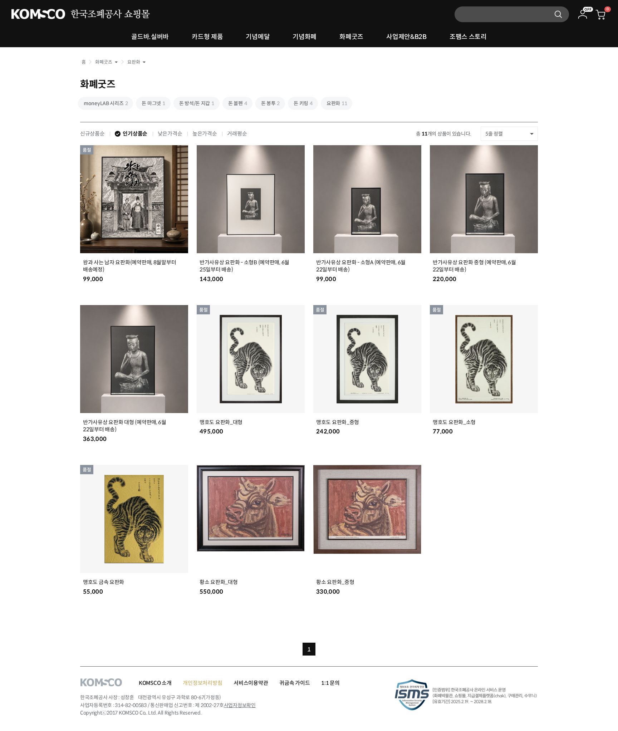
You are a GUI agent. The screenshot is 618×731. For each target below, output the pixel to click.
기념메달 (258, 37)
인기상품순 (135, 133)
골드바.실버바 (150, 37)
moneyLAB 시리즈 (106, 103)
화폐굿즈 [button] (103, 62)
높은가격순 (204, 133)
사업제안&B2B (406, 37)
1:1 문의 (330, 683)
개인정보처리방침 (202, 683)
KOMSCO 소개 (155, 683)
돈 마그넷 (153, 103)
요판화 (337, 103)
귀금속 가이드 (294, 683)
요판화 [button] (133, 62)
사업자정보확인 (240, 705)
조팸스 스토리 (468, 37)
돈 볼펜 (237, 103)
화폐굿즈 (351, 37)
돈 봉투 (270, 103)
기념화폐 (305, 37)
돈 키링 (303, 103)
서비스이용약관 (251, 683)
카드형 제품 (207, 37)
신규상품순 (92, 133)
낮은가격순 (170, 133)
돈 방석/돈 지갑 (196, 103)
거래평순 (237, 133)
